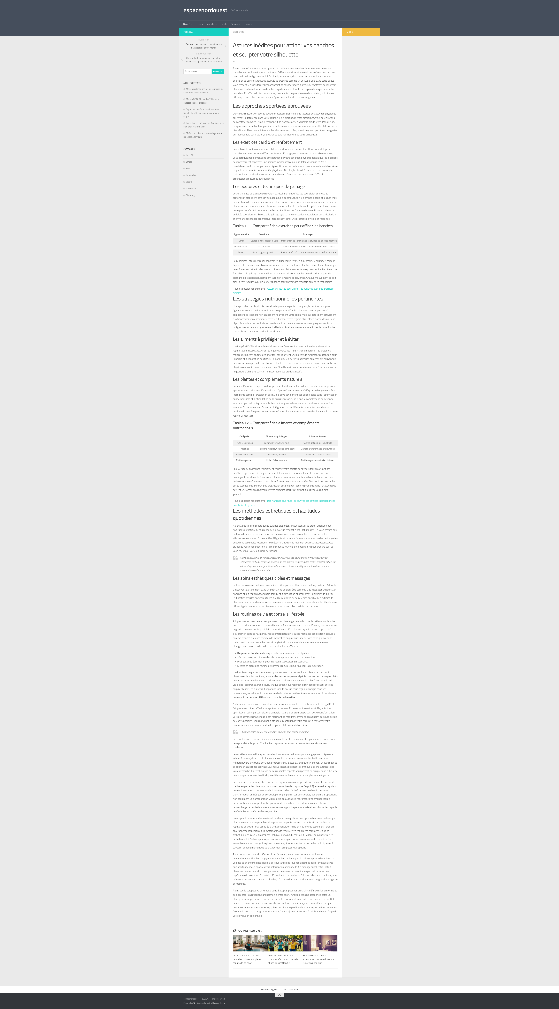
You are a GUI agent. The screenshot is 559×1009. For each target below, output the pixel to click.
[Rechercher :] (197, 71)
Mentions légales (269, 989)
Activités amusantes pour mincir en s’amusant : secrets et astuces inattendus (283, 959)
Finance (248, 24)
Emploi (224, 24)
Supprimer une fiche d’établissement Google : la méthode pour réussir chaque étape (201, 113)
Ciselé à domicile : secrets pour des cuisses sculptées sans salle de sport (247, 959)
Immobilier (212, 24)
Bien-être (188, 24)
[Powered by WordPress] (194, 1003)
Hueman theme (218, 1003)
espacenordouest (205, 10)
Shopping (235, 24)
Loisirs (200, 24)
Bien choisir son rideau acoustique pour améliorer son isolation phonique (319, 959)
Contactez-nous (290, 989)
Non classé (191, 188)
